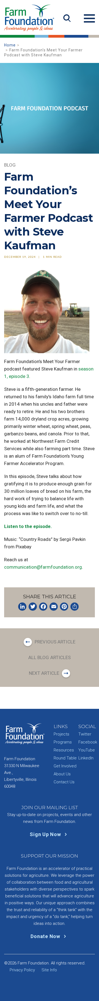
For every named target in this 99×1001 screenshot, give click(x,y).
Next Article (44, 673)
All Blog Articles (49, 657)
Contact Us (64, 781)
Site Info (49, 969)
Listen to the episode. (28, 526)
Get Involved (65, 766)
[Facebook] (43, 606)
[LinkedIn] (22, 606)
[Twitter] (33, 606)
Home (10, 45)
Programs (63, 742)
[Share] (74, 606)
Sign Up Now (46, 834)
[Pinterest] (64, 606)
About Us (62, 774)
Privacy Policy (22, 969)
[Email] (54, 606)
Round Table (65, 758)
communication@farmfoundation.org (43, 567)
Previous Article (55, 642)
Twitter (84, 734)
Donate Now (46, 936)
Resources (64, 750)
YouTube (86, 750)
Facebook (87, 742)
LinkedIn (86, 758)
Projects (61, 734)
